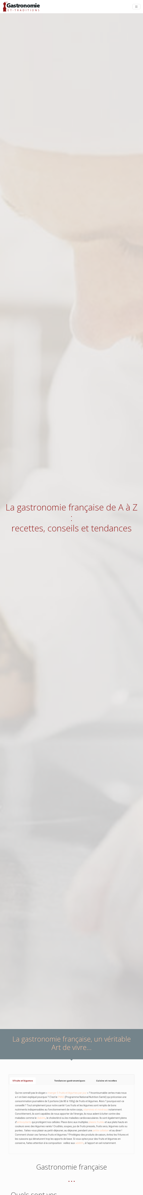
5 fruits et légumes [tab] (23, 1080)
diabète (41, 1118)
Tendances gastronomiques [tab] (69, 1080)
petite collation (101, 1130)
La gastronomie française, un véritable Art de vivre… (71, 1043)
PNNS (61, 1097)
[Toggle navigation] (136, 6)
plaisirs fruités (96, 1122)
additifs (79, 1143)
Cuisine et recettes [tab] (106, 1080)
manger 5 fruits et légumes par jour (67, 1092)
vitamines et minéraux (95, 1109)
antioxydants (24, 1122)
